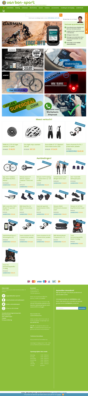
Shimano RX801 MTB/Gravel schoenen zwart (60, 208)
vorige (4, 34)
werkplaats (65, 105)
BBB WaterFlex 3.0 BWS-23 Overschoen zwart (26, 208)
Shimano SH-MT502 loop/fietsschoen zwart (77, 207)
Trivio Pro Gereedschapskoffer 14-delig (9, 266)
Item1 (28, 45)
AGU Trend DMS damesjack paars (76, 177)
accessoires (55, 8)
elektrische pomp (65, 60)
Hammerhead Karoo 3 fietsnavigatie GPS (9, 236)
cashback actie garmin (23, 60)
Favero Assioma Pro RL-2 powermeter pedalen (74, 145)
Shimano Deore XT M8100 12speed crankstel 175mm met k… (26, 179)
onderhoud (79, 8)
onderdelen (10, 8)
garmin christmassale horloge (65, 83)
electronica (33, 8)
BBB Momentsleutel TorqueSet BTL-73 (59, 236)
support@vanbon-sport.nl (13, 296)
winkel (78, 42)
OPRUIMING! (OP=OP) (53, 18)
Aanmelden (82, 308)
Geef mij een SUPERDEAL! (86, 23)
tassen (41, 8)
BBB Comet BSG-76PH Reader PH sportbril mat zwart (9, 208)
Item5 (36, 45)
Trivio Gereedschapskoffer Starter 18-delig (77, 237)
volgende (59, 34)
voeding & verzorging (67, 8)
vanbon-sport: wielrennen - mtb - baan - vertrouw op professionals (24, 3)
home (4, 7)
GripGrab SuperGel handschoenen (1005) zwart (43, 208)
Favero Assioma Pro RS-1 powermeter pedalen (27, 236)
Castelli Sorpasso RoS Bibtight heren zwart (60, 177)
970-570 (23, 105)
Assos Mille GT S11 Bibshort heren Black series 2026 (54, 145)
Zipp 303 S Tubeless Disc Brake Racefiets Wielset (9, 178)
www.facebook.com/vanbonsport (15, 300)
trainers (47, 8)
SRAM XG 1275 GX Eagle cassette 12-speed (10, 145)
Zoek (60, 15)
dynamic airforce (32, 34)
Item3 (32, 45)
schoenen (25, 8)
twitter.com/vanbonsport (13, 304)
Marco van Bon (63, 392)
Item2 (30, 45)
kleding (17, 8)
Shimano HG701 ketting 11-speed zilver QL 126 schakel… (44, 178)
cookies (59, 394)
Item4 (34, 45)
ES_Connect (54, 392)
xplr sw (23, 83)
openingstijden (71, 44)
